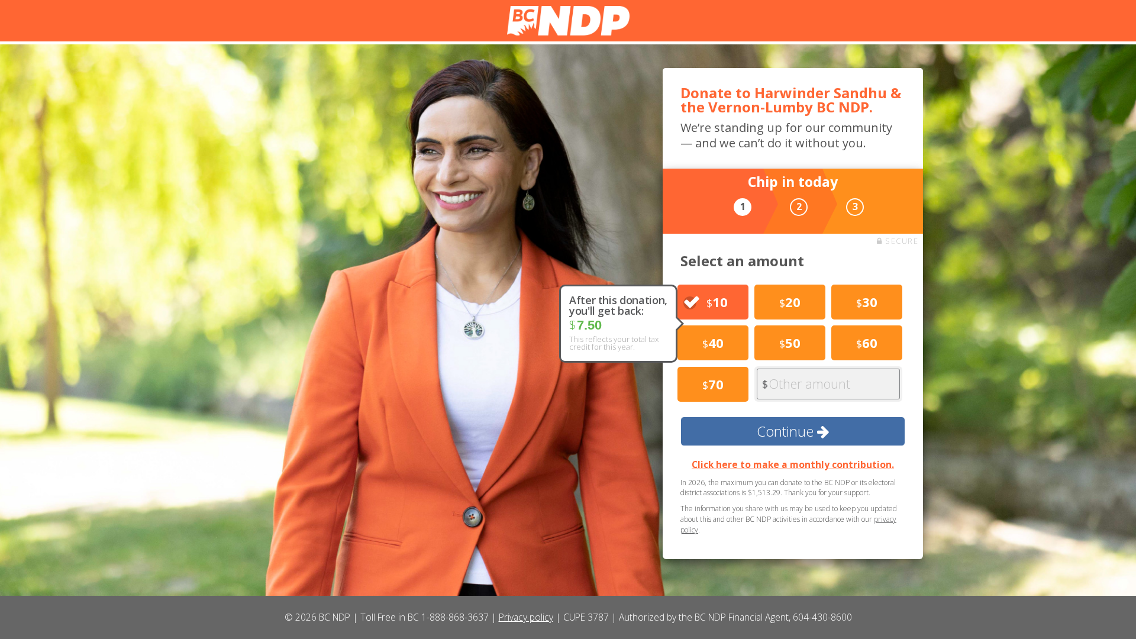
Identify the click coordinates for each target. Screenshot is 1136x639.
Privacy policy (526, 617)
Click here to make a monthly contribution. (793, 464)
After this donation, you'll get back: (618, 305)
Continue (787, 431)
